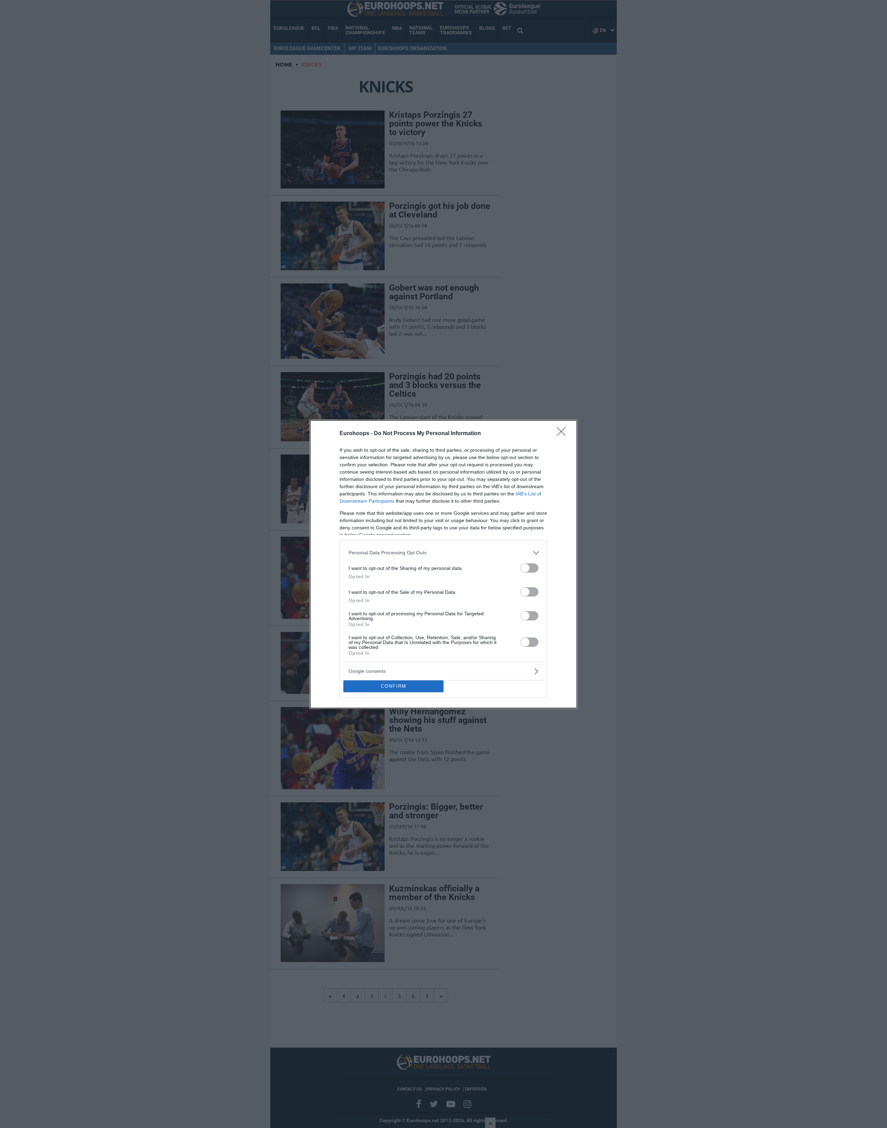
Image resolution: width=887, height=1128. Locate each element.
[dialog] (443, 564)
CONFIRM (393, 686)
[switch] (529, 568)
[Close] (563, 433)
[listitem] (443, 552)
